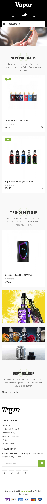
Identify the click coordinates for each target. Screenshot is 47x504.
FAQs (4, 440)
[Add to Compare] (5, 85)
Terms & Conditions (10, 436)
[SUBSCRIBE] (41, 463)
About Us (6, 425)
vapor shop (25, 491)
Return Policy (8, 443)
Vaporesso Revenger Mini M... (19, 181)
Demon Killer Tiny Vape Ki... (18, 120)
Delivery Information (11, 429)
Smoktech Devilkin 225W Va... (19, 275)
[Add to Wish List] (42, 127)
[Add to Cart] (5, 78)
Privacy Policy (8, 432)
